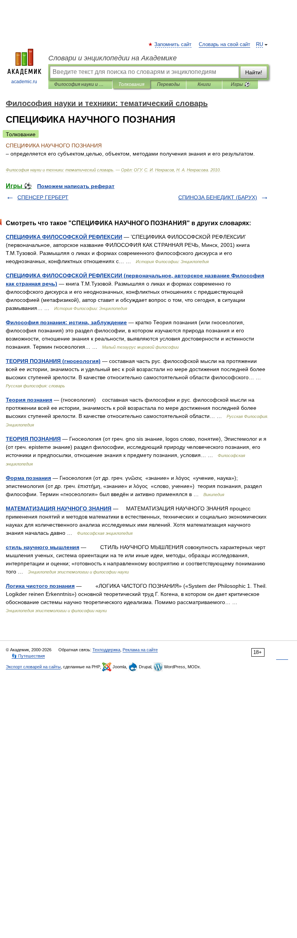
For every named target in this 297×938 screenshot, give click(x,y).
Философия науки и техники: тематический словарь (80, 84)
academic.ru (24, 81)
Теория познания (29, 400)
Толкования (131, 84)
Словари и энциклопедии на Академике (112, 58)
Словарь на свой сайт (224, 44)
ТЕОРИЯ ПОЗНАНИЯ (33, 439)
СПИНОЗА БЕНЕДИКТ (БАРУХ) (217, 197)
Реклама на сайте (140, 649)
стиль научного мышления (42, 547)
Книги (204, 84)
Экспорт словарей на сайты (33, 666)
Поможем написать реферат (75, 186)
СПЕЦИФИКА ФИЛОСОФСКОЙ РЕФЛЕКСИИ (64, 237)
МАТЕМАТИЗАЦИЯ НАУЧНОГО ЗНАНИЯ (58, 508)
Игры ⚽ (240, 84)
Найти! (253, 72)
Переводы (168, 84)
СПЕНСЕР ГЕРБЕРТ (42, 197)
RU (259, 44)
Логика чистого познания (40, 586)
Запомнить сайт (173, 44)
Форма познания (28, 478)
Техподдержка (106, 649)
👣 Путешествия (28, 656)
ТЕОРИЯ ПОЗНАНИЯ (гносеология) (53, 361)
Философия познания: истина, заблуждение (66, 322)
